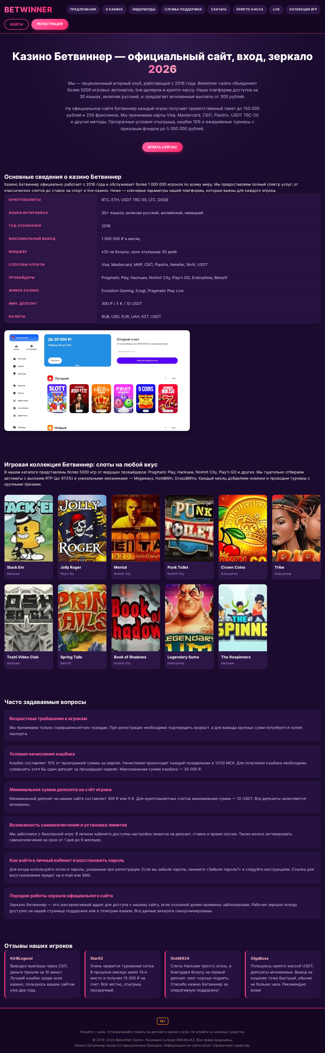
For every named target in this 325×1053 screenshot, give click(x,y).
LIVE (276, 9)
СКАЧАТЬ (219, 9)
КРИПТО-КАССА (249, 9)
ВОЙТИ (16, 24)
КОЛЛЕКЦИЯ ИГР (303, 9)
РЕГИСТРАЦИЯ (50, 24)
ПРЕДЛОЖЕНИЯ (83, 9)
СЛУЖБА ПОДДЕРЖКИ (183, 9)
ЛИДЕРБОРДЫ (143, 9)
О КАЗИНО (114, 9)
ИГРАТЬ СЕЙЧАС (162, 147)
